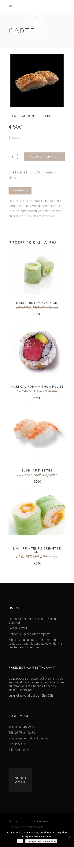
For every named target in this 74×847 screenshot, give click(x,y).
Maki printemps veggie (37, 303)
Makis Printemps (45, 307)
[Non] (69, 837)
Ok (20, 841)
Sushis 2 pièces (45, 475)
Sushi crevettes (37, 470)
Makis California (45, 391)
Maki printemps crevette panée (37, 550)
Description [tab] (20, 190)
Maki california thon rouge (37, 386)
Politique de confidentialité (26, 827)
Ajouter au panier (44, 156)
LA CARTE (36, 172)
